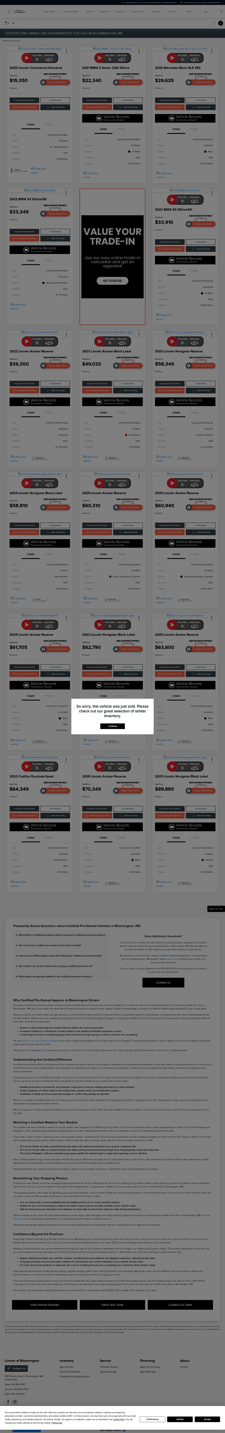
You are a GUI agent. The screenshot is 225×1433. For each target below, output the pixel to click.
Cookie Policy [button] (119, 1419)
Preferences (153, 1419)
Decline (180, 1419)
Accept (207, 1419)
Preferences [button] (57, 1423)
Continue (112, 726)
